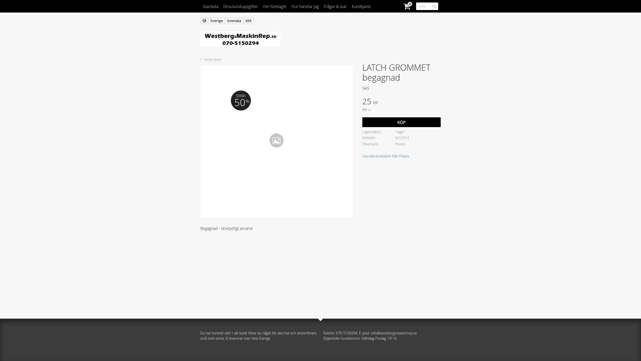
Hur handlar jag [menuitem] (305, 6)
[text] (401, 102)
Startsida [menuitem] (210, 6)
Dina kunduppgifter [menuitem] (240, 6)
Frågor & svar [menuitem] (335, 6)
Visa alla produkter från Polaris (385, 156)
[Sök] (434, 6)
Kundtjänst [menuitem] (361, 6)
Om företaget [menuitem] (274, 6)
